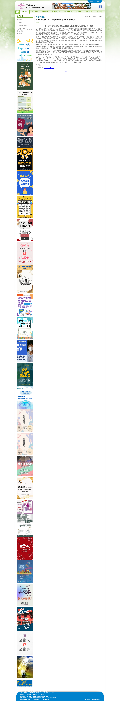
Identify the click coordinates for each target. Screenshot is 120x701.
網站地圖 (98, 699)
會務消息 (19, 19)
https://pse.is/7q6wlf (49, 68)
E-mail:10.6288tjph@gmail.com (40, 696)
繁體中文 (92, 1)
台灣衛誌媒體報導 (22, 25)
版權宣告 (86, 699)
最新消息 (95, 16)
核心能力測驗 (21, 28)
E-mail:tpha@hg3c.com (38, 694)
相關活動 (19, 33)
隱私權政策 (92, 699)
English (98, 1)
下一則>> (72, 71)
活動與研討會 (21, 31)
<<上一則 (66, 71)
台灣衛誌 (19, 22)
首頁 (90, 16)
